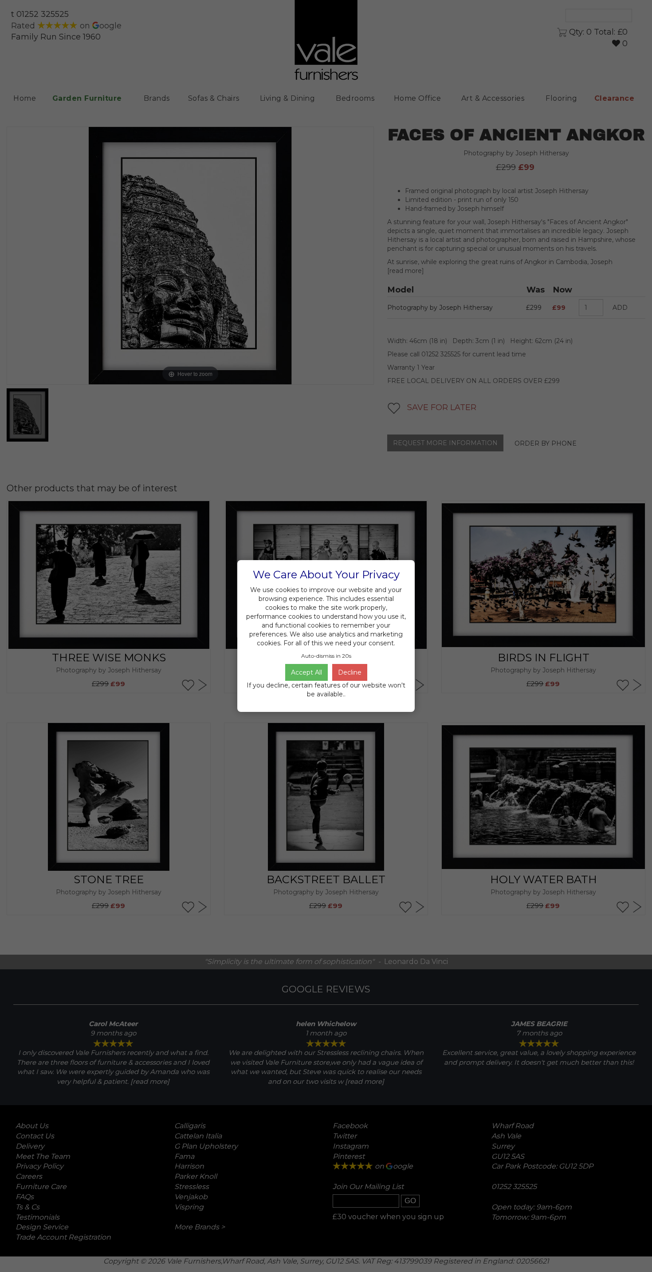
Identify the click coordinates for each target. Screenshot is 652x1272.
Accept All (306, 672)
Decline (349, 672)
